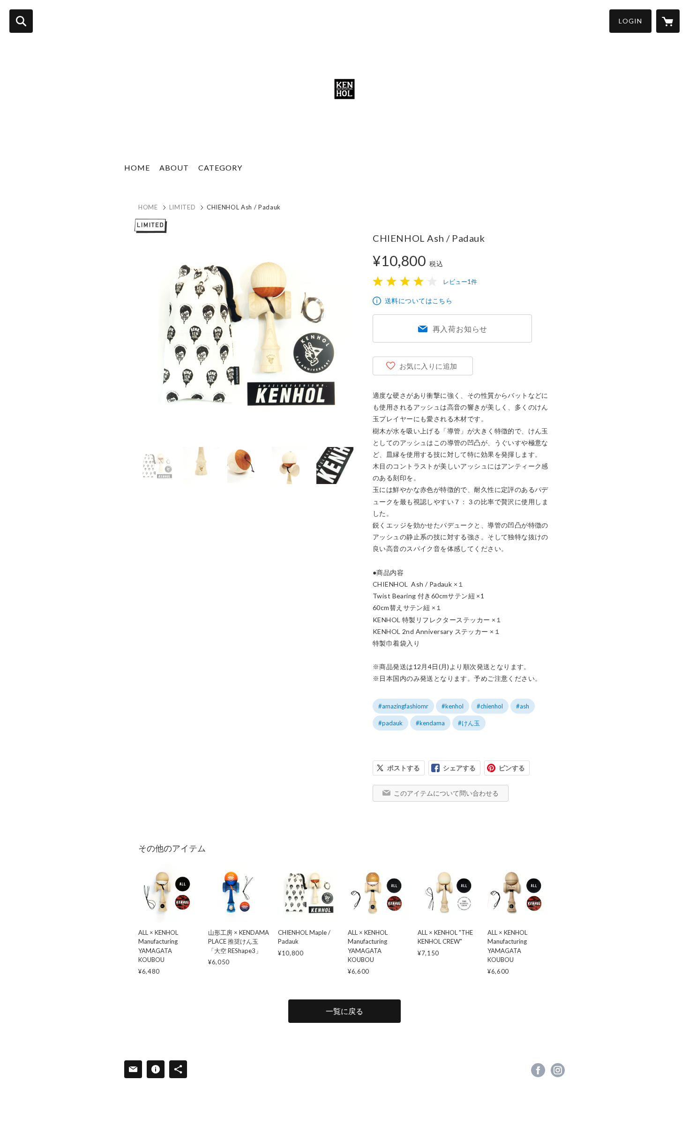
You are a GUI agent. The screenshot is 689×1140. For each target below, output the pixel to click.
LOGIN (630, 21)
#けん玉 (469, 723)
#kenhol (453, 706)
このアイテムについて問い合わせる (446, 793)
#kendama (430, 723)
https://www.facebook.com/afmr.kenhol (538, 1070)
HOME (137, 167)
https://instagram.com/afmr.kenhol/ (558, 1070)
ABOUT (174, 167)
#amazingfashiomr (403, 706)
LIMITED (182, 207)
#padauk (390, 723)
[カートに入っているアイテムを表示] (668, 21)
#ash (522, 706)
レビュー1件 (460, 281)
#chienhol (490, 706)
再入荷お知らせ (460, 328)
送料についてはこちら (418, 301)
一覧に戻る (344, 1010)
